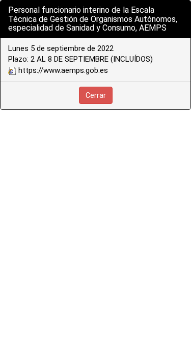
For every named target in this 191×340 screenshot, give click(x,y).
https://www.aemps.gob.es (62, 70)
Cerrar (96, 95)
